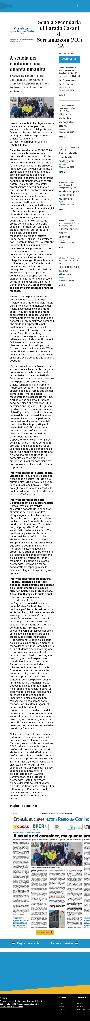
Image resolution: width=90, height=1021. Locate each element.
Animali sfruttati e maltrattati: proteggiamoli (69, 157)
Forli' (61, 202)
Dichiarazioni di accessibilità (11, 1006)
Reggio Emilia (64, 87)
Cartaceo (80, 1006)
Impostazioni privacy (32, 1004)
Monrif (39, 1001)
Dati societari (5, 1004)
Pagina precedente (28, 943)
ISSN (14, 1004)
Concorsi (62, 1009)
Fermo (61, 240)
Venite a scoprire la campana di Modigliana (69, 195)
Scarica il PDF (43, 932)
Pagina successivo (62, 943)
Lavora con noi (63, 1006)
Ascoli (61, 278)
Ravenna (62, 164)
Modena (62, 129)
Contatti (61, 1004)
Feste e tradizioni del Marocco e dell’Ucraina (69, 80)
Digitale (79, 1004)
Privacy (20, 1004)
